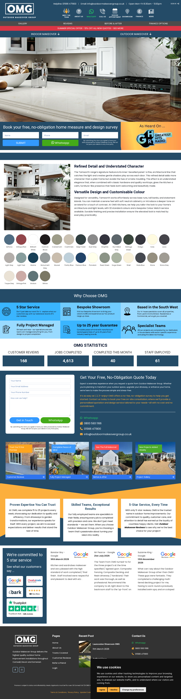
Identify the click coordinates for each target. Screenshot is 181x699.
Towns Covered (60, 652)
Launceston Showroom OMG (106, 644)
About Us (56, 647)
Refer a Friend (59, 662)
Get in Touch (24, 420)
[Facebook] (15, 669)
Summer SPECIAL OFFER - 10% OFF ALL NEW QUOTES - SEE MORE (90, 28)
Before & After (113, 23)
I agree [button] (102, 690)
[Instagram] (21, 669)
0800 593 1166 (92, 423)
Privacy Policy (73, 692)
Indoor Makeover (43, 34)
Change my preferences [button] (133, 690)
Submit (21, 143)
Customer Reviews (61, 657)
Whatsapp (61, 143)
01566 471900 (69, 3)
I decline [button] (113, 690)
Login (54, 668)
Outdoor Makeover (134, 34)
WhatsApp (55, 420)
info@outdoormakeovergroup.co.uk (105, 3)
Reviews (67, 23)
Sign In (174, 4)
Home (55, 642)
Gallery (22, 23)
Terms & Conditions (58, 692)
